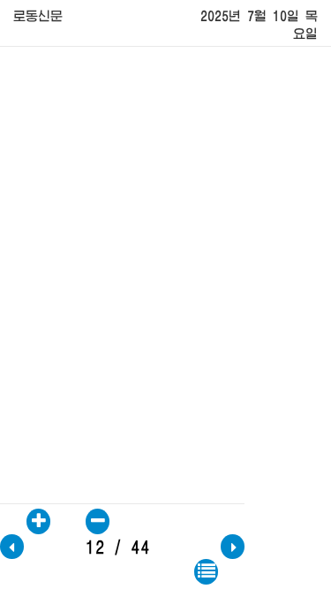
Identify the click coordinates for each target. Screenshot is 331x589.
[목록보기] (206, 572)
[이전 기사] (12, 547)
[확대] (38, 521)
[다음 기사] (232, 547)
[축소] (97, 521)
